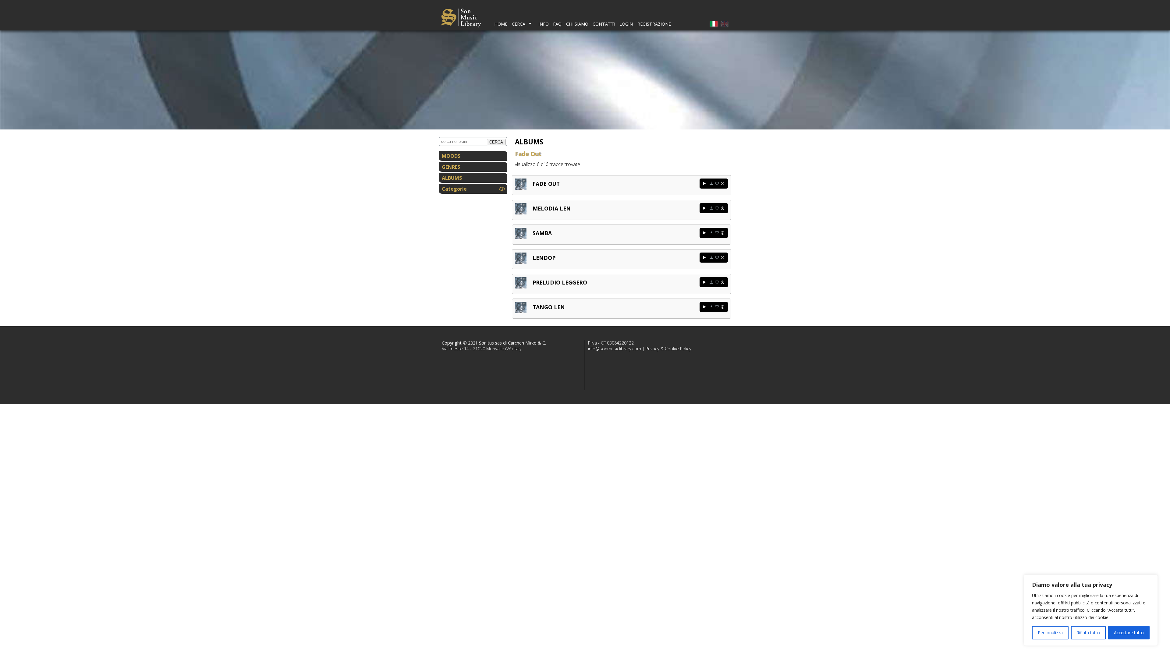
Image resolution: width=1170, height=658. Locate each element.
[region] (1091, 610)
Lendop (544, 257)
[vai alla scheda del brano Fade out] (520, 188)
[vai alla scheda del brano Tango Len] (520, 311)
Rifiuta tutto (1088, 632)
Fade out (546, 183)
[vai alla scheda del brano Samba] (520, 237)
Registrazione (654, 24)
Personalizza (1050, 632)
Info (543, 24)
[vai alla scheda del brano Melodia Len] (520, 212)
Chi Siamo (577, 24)
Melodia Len (552, 208)
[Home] (460, 19)
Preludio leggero (560, 282)
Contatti (604, 24)
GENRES (451, 167)
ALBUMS (452, 178)
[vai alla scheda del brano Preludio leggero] (520, 286)
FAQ (557, 24)
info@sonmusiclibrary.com (614, 349)
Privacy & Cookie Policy (668, 349)
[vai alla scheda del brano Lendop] (520, 262)
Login (626, 24)
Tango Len (549, 307)
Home (500, 24)
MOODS (451, 156)
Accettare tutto (1129, 632)
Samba (542, 233)
